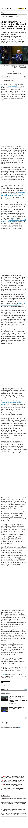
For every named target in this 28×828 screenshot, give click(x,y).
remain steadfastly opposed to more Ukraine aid (13, 220)
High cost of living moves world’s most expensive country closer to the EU (12, 785)
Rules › (25, 689)
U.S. (2, 13)
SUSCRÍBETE (21, 8)
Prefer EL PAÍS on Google (8, 80)
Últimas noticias (5, 773)
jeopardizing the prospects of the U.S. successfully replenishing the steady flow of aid (13, 193)
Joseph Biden (4, 16)
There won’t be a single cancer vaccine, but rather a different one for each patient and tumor (12, 777)
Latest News (16, 16)
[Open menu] (2, 8)
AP (14, 71)
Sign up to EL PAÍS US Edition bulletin (11, 682)
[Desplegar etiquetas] (26, 718)
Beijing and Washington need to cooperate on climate (11, 402)
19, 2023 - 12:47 (17, 73)
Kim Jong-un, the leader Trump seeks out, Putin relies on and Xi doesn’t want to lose (12, 789)
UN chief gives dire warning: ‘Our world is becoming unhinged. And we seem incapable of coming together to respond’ (18, 699)
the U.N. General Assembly (9, 86)
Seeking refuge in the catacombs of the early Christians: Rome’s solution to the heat (13, 781)
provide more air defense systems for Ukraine (13, 304)
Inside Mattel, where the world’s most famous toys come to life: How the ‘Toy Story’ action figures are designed (14, 803)
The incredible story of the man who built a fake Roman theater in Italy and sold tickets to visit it (14, 814)
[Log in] (25, 8)
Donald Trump (10, 16)
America (3, 718)
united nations (4, 20)
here (20, 727)
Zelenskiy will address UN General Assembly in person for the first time (17, 709)
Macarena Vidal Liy (12, 711)
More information (4, 724)
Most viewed (4, 795)
